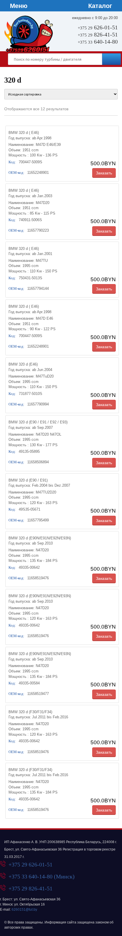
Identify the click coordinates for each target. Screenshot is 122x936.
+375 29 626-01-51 (30, 864)
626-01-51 (98, 27)
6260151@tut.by (24, 909)
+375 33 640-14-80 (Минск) (42, 876)
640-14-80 (98, 41)
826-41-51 (98, 34)
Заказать (104, 173)
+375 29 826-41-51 (30, 888)
